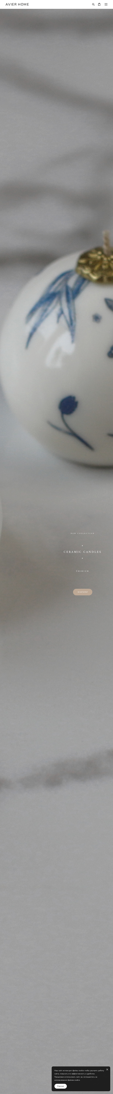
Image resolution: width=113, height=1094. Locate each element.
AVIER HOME (17, 4)
